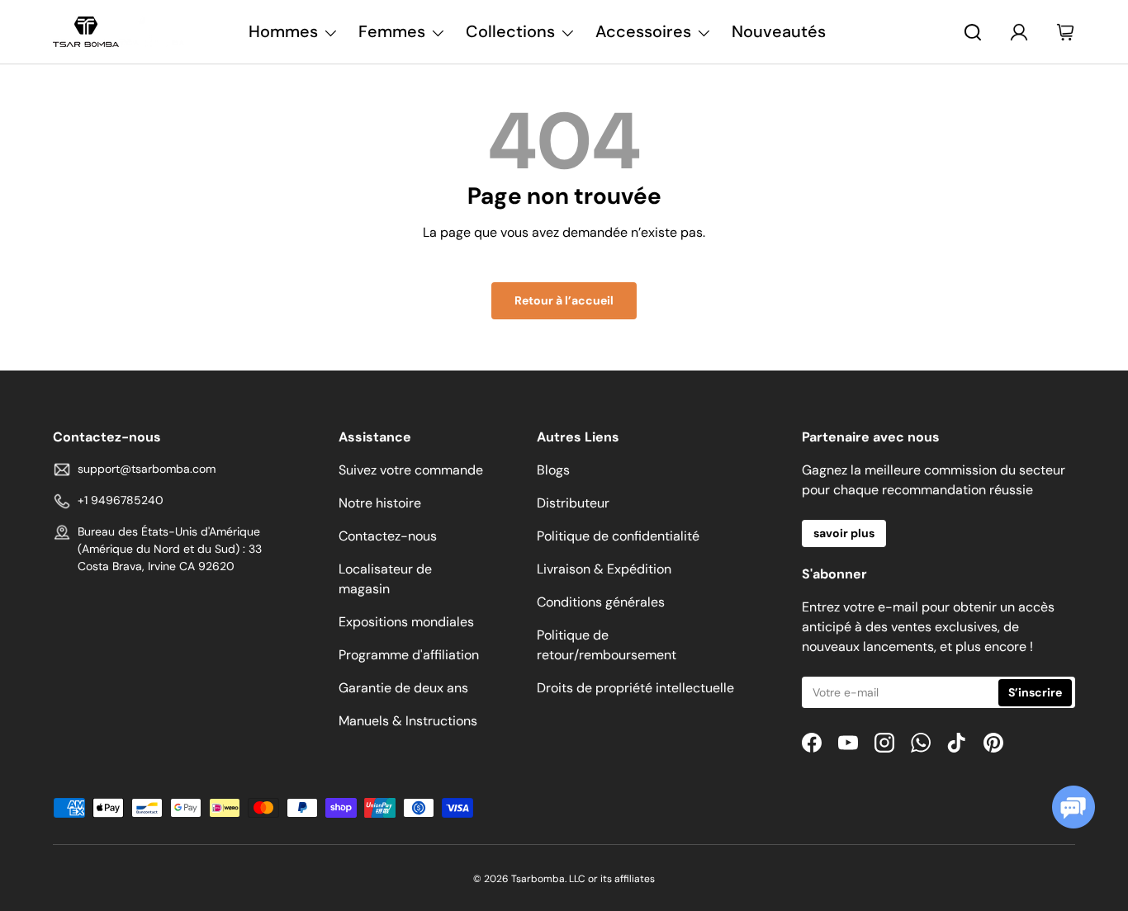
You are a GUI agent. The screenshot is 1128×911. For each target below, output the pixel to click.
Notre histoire (380, 503)
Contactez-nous (388, 536)
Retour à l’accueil (564, 300)
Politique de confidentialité (618, 536)
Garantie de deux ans (403, 687)
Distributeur (573, 503)
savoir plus (843, 533)
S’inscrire (1035, 692)
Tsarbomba (538, 878)
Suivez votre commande (411, 470)
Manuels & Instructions (408, 720)
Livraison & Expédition (604, 569)
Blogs (553, 470)
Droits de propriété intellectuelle (635, 687)
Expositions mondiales (406, 621)
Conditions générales (601, 602)
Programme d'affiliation (409, 654)
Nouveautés (779, 31)
